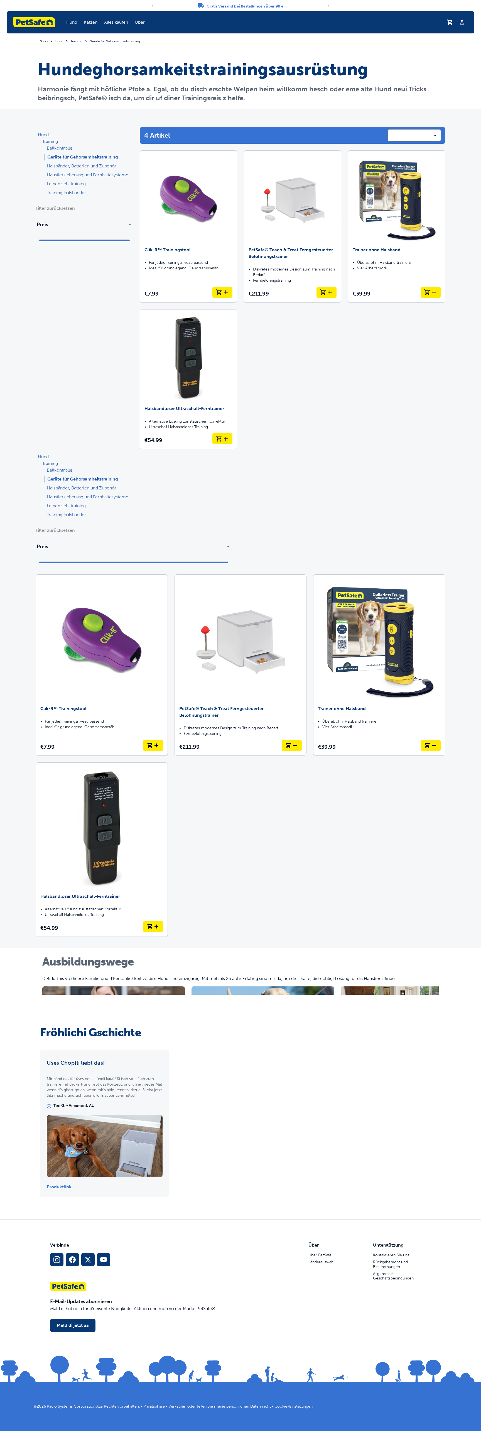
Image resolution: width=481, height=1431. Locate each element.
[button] (71, 22)
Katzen (90, 22)
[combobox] (414, 135)
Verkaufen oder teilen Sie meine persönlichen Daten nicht (219, 1406)
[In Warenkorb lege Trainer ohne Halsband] (431, 292)
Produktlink (59, 1186)
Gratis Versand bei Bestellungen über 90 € (245, 6)
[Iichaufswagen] (449, 22)
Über (140, 22)
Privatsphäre (154, 1406)
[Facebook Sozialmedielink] (72, 1259)
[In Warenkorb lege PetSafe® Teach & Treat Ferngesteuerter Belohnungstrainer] (326, 292)
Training (76, 41)
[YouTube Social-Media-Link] (103, 1259)
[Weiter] (328, 5)
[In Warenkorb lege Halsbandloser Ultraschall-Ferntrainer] (222, 438)
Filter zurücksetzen (55, 208)
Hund (71, 22)
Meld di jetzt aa (73, 1325)
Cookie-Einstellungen (293, 1406)
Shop (44, 41)
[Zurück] (152, 5)
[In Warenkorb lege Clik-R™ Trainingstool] (222, 292)
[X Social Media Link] (88, 1259)
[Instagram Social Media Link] (56, 1259)
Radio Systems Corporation (71, 1406)
